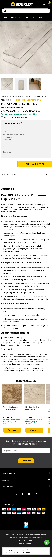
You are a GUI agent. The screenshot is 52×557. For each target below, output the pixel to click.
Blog (40, 17)
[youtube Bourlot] (29, 494)
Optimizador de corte (12, 17)
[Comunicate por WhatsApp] (47, 542)
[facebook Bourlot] (23, 494)
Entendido (26, 552)
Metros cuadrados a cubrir (12, 127)
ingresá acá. (40, 538)
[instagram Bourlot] (16, 494)
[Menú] (4, 4)
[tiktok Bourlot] (36, 494)
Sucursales (29, 17)
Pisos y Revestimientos (19, 96)
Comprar (12, 430)
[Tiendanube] (26, 544)
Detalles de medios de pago (15, 117)
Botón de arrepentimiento (26, 540)
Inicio (3, 96)
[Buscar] (5, 11)
